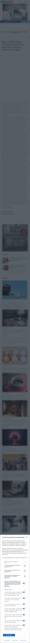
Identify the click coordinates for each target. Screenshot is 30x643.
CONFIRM (9, 635)
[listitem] (15, 562)
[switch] (24, 565)
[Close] (27, 537)
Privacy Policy (23, 640)
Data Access (15, 640)
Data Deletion (7, 640)
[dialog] (15, 589)
